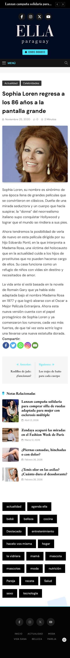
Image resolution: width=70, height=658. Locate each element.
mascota (55, 556)
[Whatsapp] (20, 345)
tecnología (30, 593)
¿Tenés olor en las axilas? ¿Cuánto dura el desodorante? (44, 471)
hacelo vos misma (19, 544)
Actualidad (11, 83)
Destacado (14, 531)
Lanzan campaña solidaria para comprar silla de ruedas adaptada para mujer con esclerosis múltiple (29, 3)
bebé (10, 519)
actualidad (14, 506)
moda (34, 568)
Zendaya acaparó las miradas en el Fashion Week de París (43, 432)
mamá (34, 556)
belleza (28, 519)
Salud (48, 581)
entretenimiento (43, 531)
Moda (51, 633)
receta (29, 581)
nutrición (55, 568)
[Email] (35, 345)
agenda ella (39, 506)
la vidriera (13, 556)
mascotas (13, 568)
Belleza (37, 639)
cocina (48, 519)
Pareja (11, 581)
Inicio (18, 633)
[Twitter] (13, 345)
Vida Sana (20, 639)
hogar (46, 544)
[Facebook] (6, 345)
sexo (10, 593)
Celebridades (31, 83)
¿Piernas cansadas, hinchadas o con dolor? (43, 452)
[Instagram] (27, 345)
